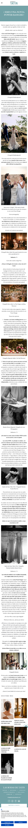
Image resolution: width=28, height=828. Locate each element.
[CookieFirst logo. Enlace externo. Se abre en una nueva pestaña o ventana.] (1, 809)
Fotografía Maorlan (20, 487)
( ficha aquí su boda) (19, 207)
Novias (5, 790)
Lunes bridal (10, 691)
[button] (2, 3)
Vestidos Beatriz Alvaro (16, 568)
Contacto (18, 794)
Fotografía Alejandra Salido (9, 358)
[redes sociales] (9, 801)
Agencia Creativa (9, 792)
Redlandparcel (16, 97)
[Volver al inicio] (14, 3)
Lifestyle (22, 790)
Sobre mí (9, 794)
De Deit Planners (21, 358)
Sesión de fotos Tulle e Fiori (9, 487)
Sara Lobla (9, 252)
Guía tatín (21, 792)
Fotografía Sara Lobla (8, 304)
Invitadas (13, 790)
